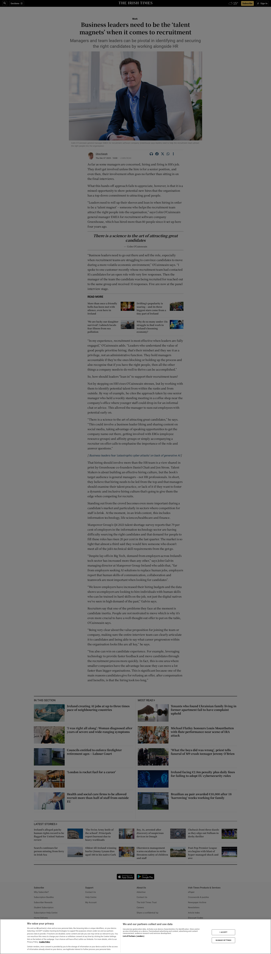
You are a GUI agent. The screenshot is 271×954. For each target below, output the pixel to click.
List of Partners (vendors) (133, 936)
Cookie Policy (44, 942)
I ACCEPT (223, 932)
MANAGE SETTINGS (223, 940)
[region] (135, 936)
